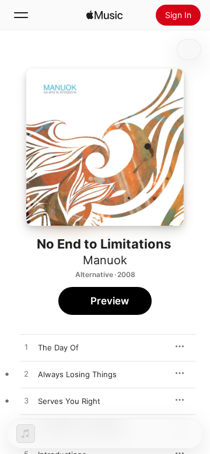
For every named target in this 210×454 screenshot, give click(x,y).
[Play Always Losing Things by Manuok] (26, 374)
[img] (104, 15)
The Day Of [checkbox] (58, 347)
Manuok (105, 260)
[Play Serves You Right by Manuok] (26, 401)
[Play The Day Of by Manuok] (26, 347)
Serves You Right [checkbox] (69, 401)
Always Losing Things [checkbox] (77, 374)
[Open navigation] (21, 15)
